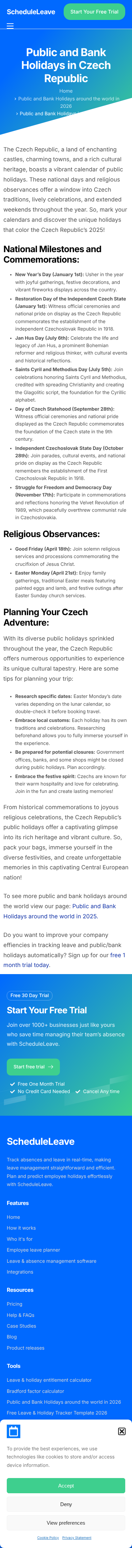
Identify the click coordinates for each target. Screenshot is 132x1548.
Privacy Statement (76, 1538)
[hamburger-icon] (10, 26)
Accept (66, 1486)
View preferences (66, 1523)
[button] (121, 1431)
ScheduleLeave (31, 12)
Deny (66, 1504)
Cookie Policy (48, 1538)
